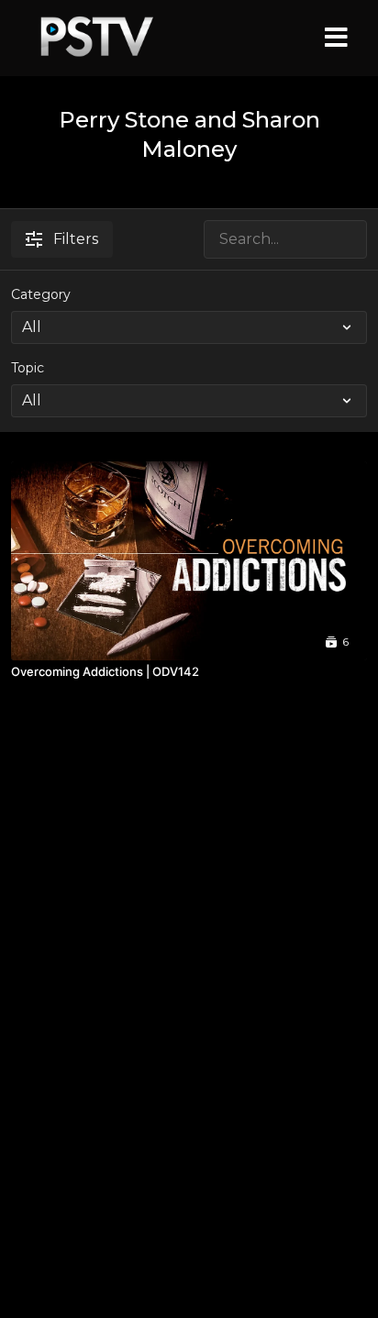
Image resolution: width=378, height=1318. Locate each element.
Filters (75, 239)
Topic (27, 368)
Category (41, 294)
